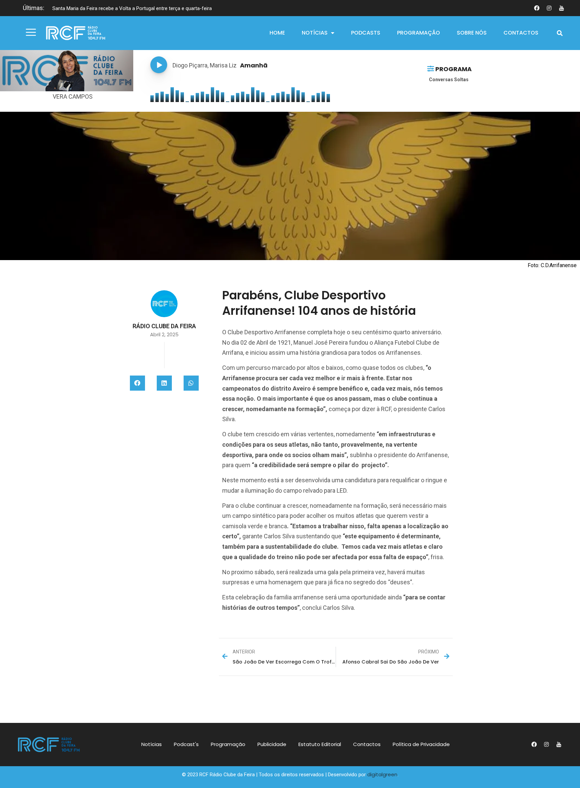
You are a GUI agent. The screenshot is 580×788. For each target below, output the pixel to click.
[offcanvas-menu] (30, 32)
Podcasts (365, 33)
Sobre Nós (472, 33)
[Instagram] (549, 8)
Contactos (520, 33)
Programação (418, 33)
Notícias (315, 33)
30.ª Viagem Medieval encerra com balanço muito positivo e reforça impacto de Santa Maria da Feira (163, 8)
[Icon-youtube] (561, 8)
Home (277, 33)
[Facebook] (536, 8)
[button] (560, 33)
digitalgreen (382, 774)
